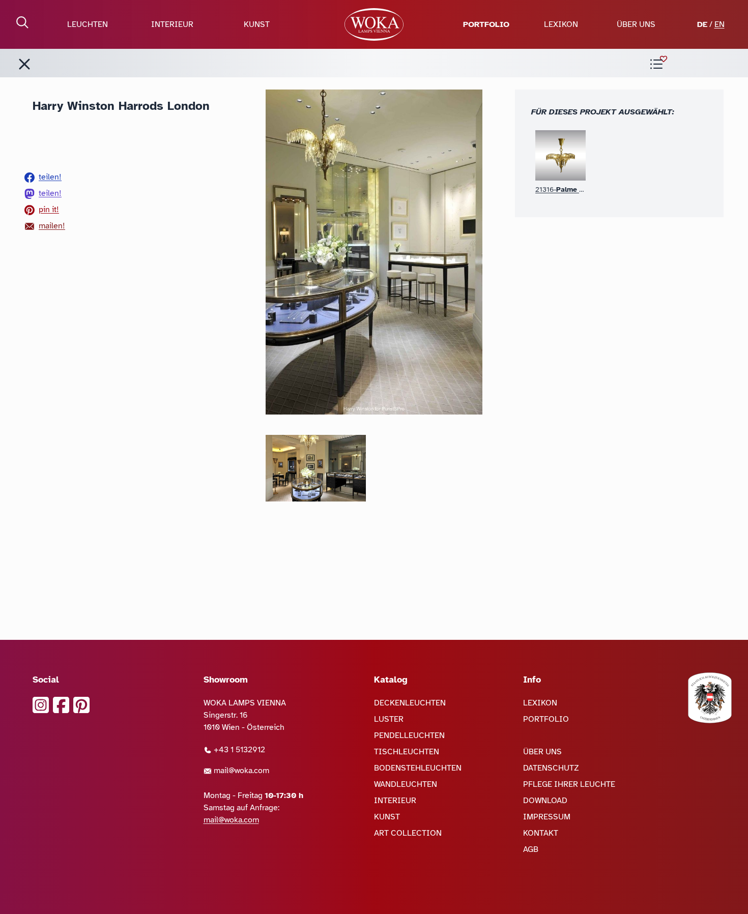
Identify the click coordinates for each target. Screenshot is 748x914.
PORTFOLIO (486, 24)
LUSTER (389, 719)
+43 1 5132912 (238, 750)
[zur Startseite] (374, 24)
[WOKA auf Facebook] (61, 705)
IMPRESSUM (546, 817)
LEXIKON (561, 24)
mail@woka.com (240, 770)
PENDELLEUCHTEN (409, 735)
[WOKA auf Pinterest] (81, 705)
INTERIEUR (172, 24)
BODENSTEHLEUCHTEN (418, 768)
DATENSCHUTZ (551, 768)
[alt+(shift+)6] (24, 64)
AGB (530, 849)
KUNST (257, 24)
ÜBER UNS (636, 24)
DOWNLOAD (545, 800)
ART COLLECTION (408, 833)
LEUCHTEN (87, 24)
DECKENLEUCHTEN (410, 703)
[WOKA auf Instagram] (41, 705)
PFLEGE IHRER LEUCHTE (569, 784)
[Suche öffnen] (22, 22)
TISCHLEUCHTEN (406, 752)
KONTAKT (540, 833)
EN (719, 24)
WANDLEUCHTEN (405, 784)
